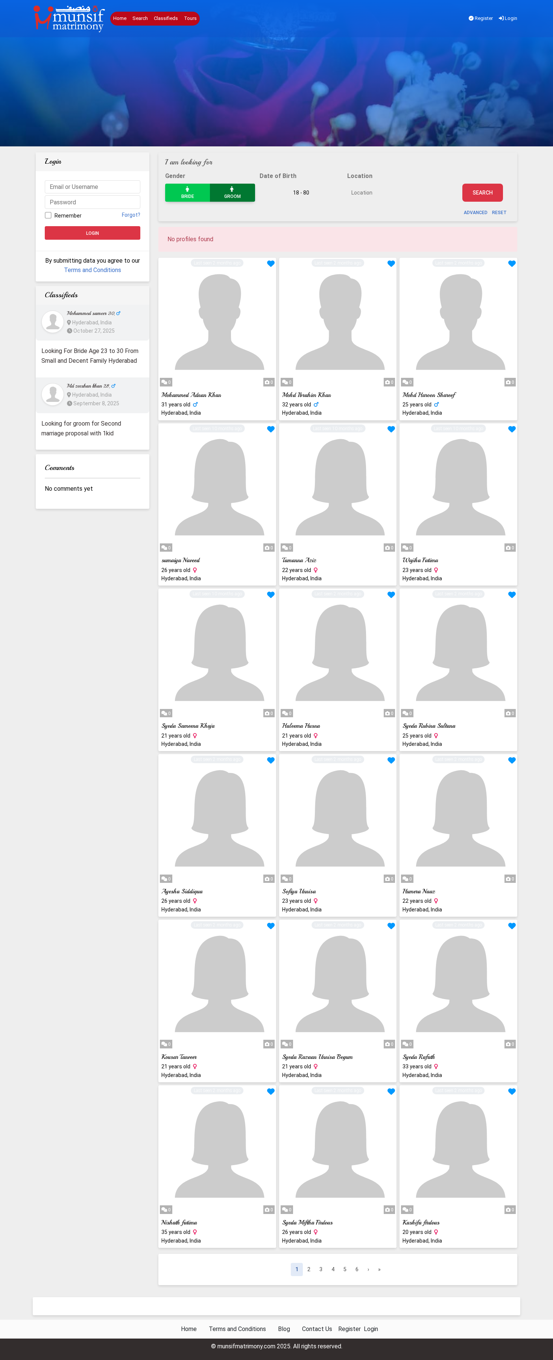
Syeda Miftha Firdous (307, 1222)
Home (119, 18)
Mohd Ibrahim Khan (306, 395)
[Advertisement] (276, 93)
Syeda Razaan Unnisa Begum (317, 1057)
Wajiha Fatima (420, 560)
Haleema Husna (301, 726)
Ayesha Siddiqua (181, 891)
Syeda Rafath (419, 1057)
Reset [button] (499, 212)
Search (140, 18)
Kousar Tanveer (178, 1057)
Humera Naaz (419, 891)
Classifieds (166, 18)
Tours (190, 18)
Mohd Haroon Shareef (428, 395)
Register (483, 18)
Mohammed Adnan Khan (191, 395)
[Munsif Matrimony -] (70, 18)
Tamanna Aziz (299, 560)
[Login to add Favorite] (271, 264)
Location (359, 176)
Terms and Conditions (92, 270)
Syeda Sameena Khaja (187, 726)
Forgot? (131, 215)
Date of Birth (278, 176)
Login (510, 18)
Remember (68, 216)
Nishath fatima (179, 1222)
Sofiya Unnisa (299, 891)
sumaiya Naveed (180, 560)
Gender (175, 176)
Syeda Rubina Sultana (429, 726)
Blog (284, 1329)
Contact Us (317, 1329)
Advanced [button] (476, 212)
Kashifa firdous (421, 1222)
